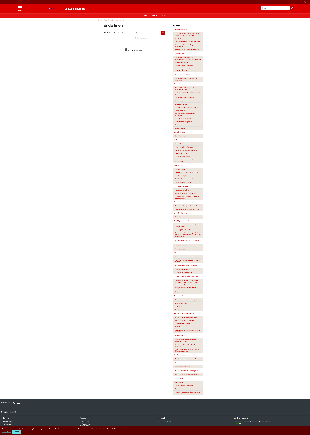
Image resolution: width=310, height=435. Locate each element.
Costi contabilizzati (181, 303)
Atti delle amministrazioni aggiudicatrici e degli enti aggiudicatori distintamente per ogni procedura (188, 234)
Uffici (145, 15)
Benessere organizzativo (182, 157)
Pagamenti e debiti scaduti (183, 324)
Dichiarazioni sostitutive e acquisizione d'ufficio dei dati (187, 197)
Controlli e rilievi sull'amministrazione (186, 277)
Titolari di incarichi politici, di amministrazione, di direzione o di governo (188, 58)
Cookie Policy (6, 432)
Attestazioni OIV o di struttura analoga (187, 50)
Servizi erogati (178, 296)
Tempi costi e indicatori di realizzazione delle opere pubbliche (187, 350)
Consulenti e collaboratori (182, 74)
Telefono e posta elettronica (184, 66)
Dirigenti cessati (180, 128)
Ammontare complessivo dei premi (186, 150)
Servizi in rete (179, 309)
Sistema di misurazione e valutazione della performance (188, 161)
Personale (177, 84)
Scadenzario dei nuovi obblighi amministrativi (184, 46)
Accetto (16, 432)
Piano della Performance (182, 144)
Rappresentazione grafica (183, 182)
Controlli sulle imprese (181, 213)
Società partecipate (181, 176)
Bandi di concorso (179, 132)
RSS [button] (307, 2)
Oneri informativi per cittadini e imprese (187, 41)
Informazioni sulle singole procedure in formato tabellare (187, 226)
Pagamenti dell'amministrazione (184, 313)
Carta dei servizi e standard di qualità (186, 300)
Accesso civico (179, 389)
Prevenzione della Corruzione (184, 386)
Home (100, 20)
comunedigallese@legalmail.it (165, 422)
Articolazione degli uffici (182, 62)
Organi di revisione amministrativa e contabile (186, 288)
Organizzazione (179, 54)
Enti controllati (178, 165)
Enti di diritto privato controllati (185, 179)
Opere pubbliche (179, 336)
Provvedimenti (178, 202)
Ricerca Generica (143, 38)
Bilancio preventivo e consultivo (185, 257)
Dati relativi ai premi (181, 153)
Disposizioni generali (180, 29)
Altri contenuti (178, 378)
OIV (176, 125)
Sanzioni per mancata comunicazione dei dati (187, 94)
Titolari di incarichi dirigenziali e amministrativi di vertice (185, 89)
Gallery (164, 15)
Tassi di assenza (180, 110)
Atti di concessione (180, 249)
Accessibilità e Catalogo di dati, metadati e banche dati (188, 393)
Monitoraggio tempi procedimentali (186, 193)
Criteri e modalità (180, 246)
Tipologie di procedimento (183, 190)
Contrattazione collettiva (183, 118)
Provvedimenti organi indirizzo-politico (187, 206)
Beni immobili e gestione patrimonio (185, 265)
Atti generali (179, 38)
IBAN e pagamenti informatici (184, 320)
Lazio (6, 2)
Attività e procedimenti (181, 186)
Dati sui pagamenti (181, 327)
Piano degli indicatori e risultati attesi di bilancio (187, 261)
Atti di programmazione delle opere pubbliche (186, 345)
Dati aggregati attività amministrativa (187, 172)
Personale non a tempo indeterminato (187, 107)
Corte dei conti (179, 292)
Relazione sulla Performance (184, 147)
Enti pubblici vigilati (181, 169)
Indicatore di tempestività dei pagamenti (187, 317)
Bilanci (176, 253)
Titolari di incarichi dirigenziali (184, 97)
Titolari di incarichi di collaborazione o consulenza (186, 79)
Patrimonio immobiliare (182, 269)
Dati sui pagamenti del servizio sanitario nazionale (187, 331)
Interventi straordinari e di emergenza (186, 371)
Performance (178, 140)
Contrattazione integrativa (183, 122)
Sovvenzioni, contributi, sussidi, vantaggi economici (186, 241)
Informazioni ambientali (181, 363)
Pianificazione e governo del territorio (186, 355)
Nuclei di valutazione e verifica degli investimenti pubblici (186, 340)
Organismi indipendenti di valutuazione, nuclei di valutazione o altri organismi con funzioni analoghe (188, 282)
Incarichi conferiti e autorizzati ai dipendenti (185, 114)
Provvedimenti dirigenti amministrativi (187, 209)
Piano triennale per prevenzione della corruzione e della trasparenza (187, 34)
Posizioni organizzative (182, 101)
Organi (154, 15)
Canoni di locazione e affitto (183, 273)
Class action (178, 306)
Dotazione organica (181, 104)
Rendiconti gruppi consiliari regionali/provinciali (183, 70)
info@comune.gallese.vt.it (87, 423)
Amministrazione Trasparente (114, 20)
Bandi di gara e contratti (181, 221)
